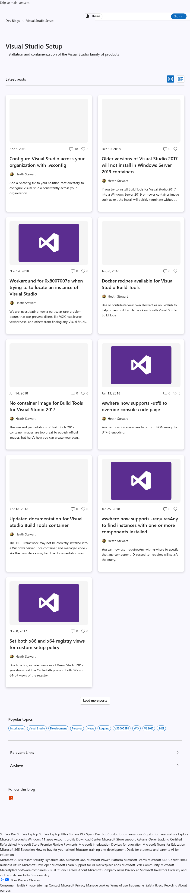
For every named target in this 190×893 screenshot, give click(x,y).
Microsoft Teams (135, 859)
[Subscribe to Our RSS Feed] (11, 798)
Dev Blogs (13, 20)
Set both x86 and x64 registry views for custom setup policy (47, 643)
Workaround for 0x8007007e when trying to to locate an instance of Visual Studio (46, 287)
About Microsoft (89, 870)
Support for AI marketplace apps (98, 865)
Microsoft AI (8, 859)
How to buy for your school (55, 849)
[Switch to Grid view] (170, 79)
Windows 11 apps (40, 839)
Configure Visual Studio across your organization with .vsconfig (47, 161)
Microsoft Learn (63, 865)
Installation (17, 728)
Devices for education (126, 844)
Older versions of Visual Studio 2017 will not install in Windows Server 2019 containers (140, 164)
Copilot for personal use (160, 834)
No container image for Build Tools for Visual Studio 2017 (46, 406)
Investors (160, 870)
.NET (161, 728)
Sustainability (40, 875)
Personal (77, 728)
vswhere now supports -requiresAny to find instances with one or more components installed (140, 525)
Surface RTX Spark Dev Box (88, 834)
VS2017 (148, 728)
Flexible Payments (65, 844)
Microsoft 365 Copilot (163, 859)
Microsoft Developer (36, 865)
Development (58, 728)
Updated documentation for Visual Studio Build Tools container (46, 521)
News (90, 728)
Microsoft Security (31, 859)
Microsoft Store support (119, 839)
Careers (72, 870)
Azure (17, 865)
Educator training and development (101, 849)
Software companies (32, 870)
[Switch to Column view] (180, 79)
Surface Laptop (27, 834)
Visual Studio (37, 728)
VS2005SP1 (121, 728)
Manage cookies (97, 885)
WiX (136, 728)
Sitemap (42, 885)
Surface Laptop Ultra (53, 834)
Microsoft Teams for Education (163, 844)
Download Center (88, 839)
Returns (142, 839)
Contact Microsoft (61, 885)
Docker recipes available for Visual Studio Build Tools (138, 283)
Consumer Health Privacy (18, 885)
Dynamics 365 (55, 859)
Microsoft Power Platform (105, 859)
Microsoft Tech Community (141, 865)
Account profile (64, 839)
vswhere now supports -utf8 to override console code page (134, 406)
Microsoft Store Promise (35, 844)
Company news (113, 870)
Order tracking (159, 839)
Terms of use (119, 885)
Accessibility (21, 875)
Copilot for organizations (125, 834)
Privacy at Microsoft (139, 870)
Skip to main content (14, 2)
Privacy (80, 885)
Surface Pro (8, 834)
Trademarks (137, 885)
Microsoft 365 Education (17, 849)
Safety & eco (154, 885)
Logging (104, 728)
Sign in (178, 16)
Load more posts (95, 700)
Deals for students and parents (148, 849)
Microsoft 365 (76, 859)
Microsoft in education (94, 844)
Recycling (170, 885)
